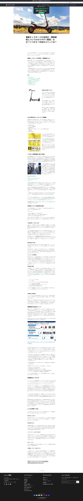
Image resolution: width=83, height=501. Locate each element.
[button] (48, 6)
